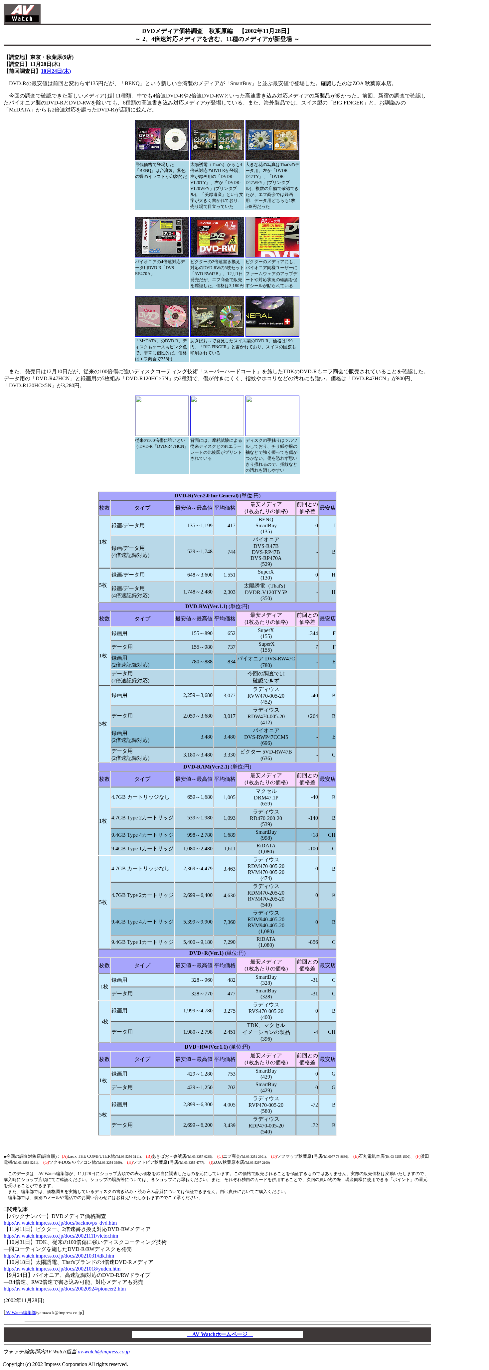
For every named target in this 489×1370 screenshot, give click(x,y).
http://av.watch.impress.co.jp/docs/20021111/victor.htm (61, 1236)
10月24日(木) (56, 71)
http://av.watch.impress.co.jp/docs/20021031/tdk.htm (59, 1256)
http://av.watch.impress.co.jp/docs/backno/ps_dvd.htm (60, 1223)
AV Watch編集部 (20, 1312)
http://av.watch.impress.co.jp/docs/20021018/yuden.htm (62, 1269)
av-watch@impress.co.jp (104, 1351)
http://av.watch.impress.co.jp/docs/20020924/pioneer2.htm (65, 1288)
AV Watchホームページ (220, 1334)
